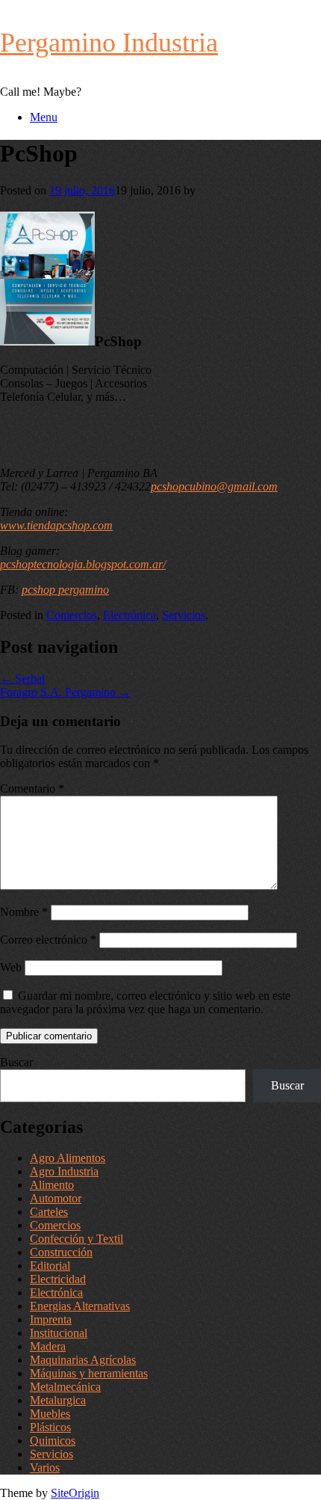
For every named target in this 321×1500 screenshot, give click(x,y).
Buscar (16, 1062)
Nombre (24, 912)
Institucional (58, 1333)
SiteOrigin (75, 1493)
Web (11, 967)
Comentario (32, 788)
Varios (45, 1467)
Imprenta (51, 1319)
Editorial (50, 1265)
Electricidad (58, 1279)
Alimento (52, 1184)
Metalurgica (58, 1400)
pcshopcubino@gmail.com (214, 486)
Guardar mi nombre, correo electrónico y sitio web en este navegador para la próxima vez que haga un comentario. (145, 1002)
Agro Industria (64, 1171)
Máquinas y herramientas (89, 1373)
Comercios (71, 615)
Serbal (22, 678)
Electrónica (129, 615)
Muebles (50, 1413)
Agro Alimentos (67, 1158)
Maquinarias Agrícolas (83, 1359)
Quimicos (52, 1440)
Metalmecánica (65, 1386)
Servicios (183, 615)
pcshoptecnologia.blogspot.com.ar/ (83, 564)
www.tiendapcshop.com (56, 525)
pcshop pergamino (65, 589)
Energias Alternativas (80, 1306)
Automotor (55, 1198)
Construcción (61, 1252)
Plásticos (50, 1427)
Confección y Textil (76, 1238)
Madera (48, 1346)
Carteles (49, 1211)
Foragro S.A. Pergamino (65, 692)
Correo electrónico (48, 939)
